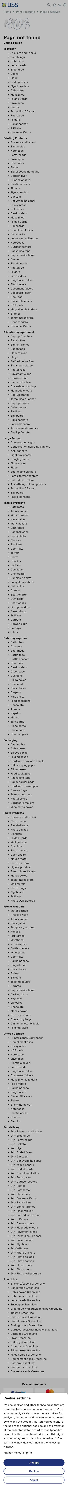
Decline (34, 1471)
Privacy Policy (12, 1452)
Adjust (34, 1480)
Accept (34, 1462)
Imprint (27, 1452)
